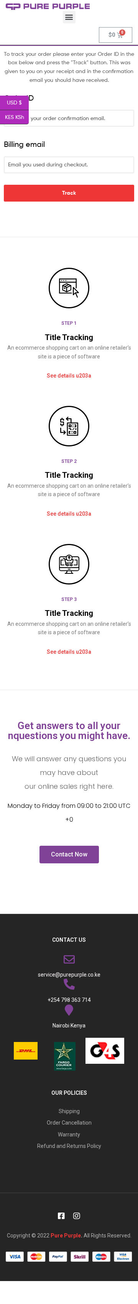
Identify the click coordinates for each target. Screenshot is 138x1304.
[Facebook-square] (61, 1216)
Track (69, 192)
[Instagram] (76, 1216)
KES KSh (17, 116)
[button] (69, 17)
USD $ (18, 102)
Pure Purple (66, 1235)
